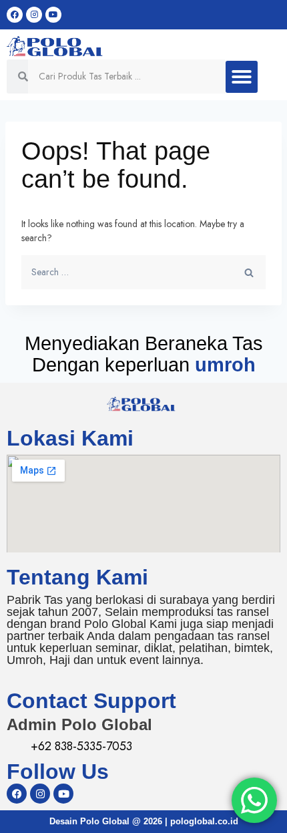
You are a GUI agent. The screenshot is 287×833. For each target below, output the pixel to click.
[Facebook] (15, 15)
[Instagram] (34, 15)
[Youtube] (53, 15)
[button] (242, 77)
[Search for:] (143, 272)
